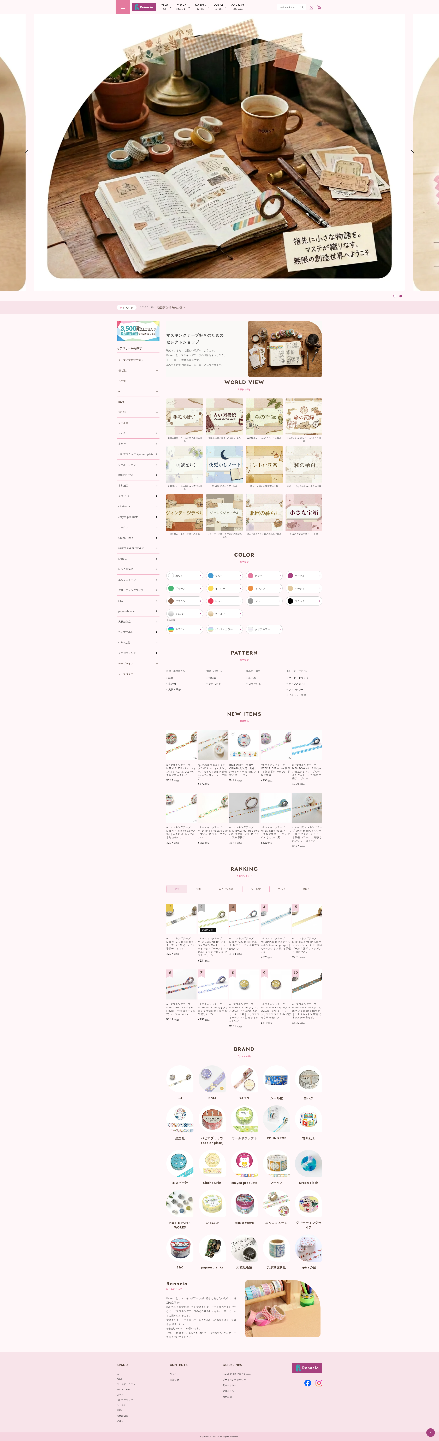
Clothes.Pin (125, 506)
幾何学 (212, 678)
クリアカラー (262, 629)
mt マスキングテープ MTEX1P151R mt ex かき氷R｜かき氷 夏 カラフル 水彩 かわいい (180, 832)
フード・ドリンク (299, 678)
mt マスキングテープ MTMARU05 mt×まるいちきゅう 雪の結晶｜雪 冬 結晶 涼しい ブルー (213, 1009)
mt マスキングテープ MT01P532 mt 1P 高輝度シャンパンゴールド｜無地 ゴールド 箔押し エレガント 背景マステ (307, 945)
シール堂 (276, 1098)
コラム (173, 1373)
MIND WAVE (125, 569)
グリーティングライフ (130, 590)
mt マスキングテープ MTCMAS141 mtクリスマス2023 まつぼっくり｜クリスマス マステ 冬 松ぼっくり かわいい (276, 1010)
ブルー (219, 575)
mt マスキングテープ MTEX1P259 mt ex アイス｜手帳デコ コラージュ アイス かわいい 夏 (276, 832)
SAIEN (244, 1098)
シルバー (180, 613)
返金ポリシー (230, 1385)
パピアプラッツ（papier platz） (137, 454)
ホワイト (180, 575)
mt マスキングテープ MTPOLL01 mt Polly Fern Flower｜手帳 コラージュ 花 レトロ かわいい (181, 1009)
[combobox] (291, 7)
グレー (259, 601)
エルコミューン (127, 579)
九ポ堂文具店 (125, 632)
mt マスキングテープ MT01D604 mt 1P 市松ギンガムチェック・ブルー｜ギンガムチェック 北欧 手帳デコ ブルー (307, 771)
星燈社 (122, 443)
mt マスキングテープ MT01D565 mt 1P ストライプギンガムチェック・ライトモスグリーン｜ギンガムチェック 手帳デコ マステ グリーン (213, 947)
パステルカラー (224, 629)
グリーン (180, 588)
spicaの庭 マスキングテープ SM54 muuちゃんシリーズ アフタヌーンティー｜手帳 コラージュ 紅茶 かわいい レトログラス (307, 834)
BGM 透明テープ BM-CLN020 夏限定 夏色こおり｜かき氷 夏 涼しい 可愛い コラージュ (244, 770)
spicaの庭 (124, 642)
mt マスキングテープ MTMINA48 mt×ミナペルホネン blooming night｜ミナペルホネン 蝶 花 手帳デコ (276, 945)
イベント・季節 (297, 695)
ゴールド (220, 613)
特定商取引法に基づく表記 (237, 1373)
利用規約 (227, 1396)
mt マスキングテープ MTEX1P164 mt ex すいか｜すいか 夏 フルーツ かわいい (213, 832)
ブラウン (180, 601)
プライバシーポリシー (234, 1379)
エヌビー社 (124, 496)
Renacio (215, 1437)
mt (180, 1098)
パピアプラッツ (125, 1400)
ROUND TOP (125, 475)
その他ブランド (127, 653)
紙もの (252, 678)
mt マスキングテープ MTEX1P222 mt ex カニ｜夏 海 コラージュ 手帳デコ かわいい (244, 943)
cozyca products (128, 517)
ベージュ (300, 588)
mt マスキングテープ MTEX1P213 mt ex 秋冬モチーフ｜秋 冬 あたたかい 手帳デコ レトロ (181, 943)
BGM (212, 1098)
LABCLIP (123, 558)
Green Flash (125, 537)
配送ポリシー (230, 1391)
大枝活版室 (124, 621)
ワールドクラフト (128, 464)
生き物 (172, 683)
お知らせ (174, 1379)
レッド (219, 601)
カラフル (180, 629)
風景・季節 (174, 689)
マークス (123, 527)
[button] (123, 7)
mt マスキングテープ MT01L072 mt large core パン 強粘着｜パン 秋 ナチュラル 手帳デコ (244, 832)
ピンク (259, 575)
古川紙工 (123, 485)
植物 (170, 678)
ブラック (300, 601)
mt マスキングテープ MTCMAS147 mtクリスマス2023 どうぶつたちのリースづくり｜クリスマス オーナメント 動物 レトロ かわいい (244, 1012)
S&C (120, 600)
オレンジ (260, 588)
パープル (300, 575)
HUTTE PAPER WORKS (131, 548)
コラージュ (254, 683)
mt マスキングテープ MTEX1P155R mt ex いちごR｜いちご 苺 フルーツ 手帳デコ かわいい (180, 770)
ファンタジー (296, 689)
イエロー (220, 588)
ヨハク (122, 433)
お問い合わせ (238, 7)
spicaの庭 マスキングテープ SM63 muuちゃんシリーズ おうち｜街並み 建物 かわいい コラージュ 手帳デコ (213, 771)
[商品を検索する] (302, 7)
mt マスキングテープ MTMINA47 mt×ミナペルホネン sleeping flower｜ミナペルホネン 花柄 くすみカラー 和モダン (307, 1010)
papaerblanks (126, 611)
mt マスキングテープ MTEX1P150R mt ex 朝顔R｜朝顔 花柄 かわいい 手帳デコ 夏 (275, 770)
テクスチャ (215, 683)
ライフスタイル (297, 683)
